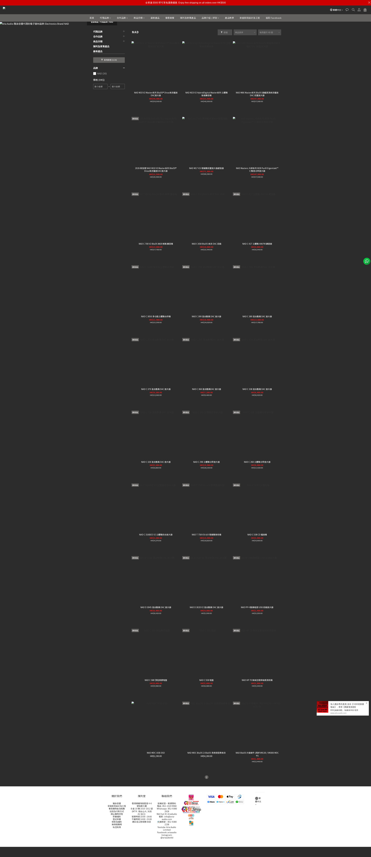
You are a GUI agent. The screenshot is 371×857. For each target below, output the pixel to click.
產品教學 (229, 17)
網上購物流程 (117, 813)
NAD (111, 21)
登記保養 (117, 819)
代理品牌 (104, 17)
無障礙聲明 (117, 824)
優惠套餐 (169, 17)
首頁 (92, 17)
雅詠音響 (117, 803)
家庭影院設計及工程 (250, 17)
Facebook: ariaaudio (167, 832)
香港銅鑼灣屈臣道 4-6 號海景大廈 (142, 804)
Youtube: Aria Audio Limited (167, 828)
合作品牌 (121, 17)
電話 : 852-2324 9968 (167, 805)
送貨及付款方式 (117, 811)
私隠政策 (117, 827)
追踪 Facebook (274, 17)
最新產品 (155, 17)
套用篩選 (110, 59)
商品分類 (138, 17)
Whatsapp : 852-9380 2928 (167, 810)
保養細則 (117, 816)
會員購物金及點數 (117, 808)
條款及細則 (117, 821)
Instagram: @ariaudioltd (167, 836)
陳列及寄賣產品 (188, 17)
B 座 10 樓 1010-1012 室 (142, 808)
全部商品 (94, 21)
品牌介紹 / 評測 (209, 17)
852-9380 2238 (170, 823)
